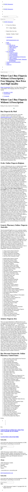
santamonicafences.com (6, 117)
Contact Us (8, 64)
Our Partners (12, 50)
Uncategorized (7, 87)
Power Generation (13, 55)
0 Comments (6, 96)
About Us (8, 43)
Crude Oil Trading (13, 53)
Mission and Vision (13, 46)
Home (7, 42)
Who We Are (12, 45)
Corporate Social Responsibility (13, 62)
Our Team (11, 49)
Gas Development (13, 54)
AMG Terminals (13, 58)
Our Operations (9, 51)
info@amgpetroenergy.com (12, 40)
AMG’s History (12, 47)
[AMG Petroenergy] (8, 4)
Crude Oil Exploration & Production (17, 56)
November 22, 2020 (8, 92)
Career (7, 63)
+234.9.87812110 (9, 37)
